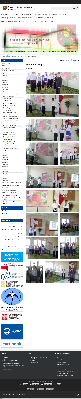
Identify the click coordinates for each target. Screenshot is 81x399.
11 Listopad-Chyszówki (9, 105)
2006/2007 (5, 75)
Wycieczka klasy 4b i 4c (9, 141)
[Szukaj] (74, 8)
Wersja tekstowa (25, 2)
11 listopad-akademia (8, 103)
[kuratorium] (12, 310)
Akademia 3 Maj (7, 139)
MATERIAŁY (63, 14)
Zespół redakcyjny (7, 369)
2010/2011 (5, 85)
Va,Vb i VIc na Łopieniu (9, 101)
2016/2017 (5, 160)
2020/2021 (5, 169)
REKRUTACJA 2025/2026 (8, 18)
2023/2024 (5, 176)
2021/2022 (5, 171)
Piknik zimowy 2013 (8, 123)
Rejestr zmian (6, 216)
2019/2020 (5, 166)
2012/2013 (5, 89)
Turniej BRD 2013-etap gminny (11, 125)
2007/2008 (5, 78)
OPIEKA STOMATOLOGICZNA (44, 18)
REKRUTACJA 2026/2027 (25, 18)
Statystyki (4, 213)
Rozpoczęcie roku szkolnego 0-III (11, 94)
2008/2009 (5, 80)
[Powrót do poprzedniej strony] (78, 60)
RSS (58, 366)
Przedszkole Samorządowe (10, 148)
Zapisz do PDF (65, 60)
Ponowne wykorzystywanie (63, 369)
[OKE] (12, 279)
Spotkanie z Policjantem (9, 132)
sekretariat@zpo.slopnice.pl (13, 363)
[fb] (12, 347)
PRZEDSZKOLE (26, 14)
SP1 (4, 91)
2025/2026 (5, 180)
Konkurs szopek (7, 110)
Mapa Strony (5, 211)
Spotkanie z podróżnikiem (9, 108)
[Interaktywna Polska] (78, 395)
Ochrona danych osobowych (64, 364)
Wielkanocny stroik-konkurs (10, 130)
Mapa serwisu (17, 2)
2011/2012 (5, 87)
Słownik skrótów (61, 360)
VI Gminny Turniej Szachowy (10, 118)
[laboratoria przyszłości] (12, 338)
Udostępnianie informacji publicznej (66, 371)
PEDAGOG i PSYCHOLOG (41, 14)
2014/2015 (5, 155)
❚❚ (3, 51)
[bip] (12, 270)
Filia (4, 146)
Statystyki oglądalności (62, 373)
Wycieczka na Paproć (8, 96)
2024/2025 (5, 178)
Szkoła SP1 (16, 14)
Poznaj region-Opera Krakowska (10, 185)
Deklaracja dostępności (7, 2)
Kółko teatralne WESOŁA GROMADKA (12, 183)
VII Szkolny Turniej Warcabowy (11, 120)
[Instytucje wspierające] (12, 261)
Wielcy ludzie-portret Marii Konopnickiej (9, 113)
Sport (4, 150)
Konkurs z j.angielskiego (9, 134)
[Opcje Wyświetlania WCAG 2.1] (77, 8)
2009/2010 (5, 82)
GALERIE (54, 14)
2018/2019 (5, 164)
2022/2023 (5, 173)
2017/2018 (5, 162)
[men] (12, 322)
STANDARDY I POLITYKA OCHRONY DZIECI (41, 22)
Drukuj (74, 60)
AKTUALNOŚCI (5, 14)
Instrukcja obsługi (61, 362)
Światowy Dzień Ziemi (9, 137)
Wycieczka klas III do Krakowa (11, 116)
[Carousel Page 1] (15, 51)
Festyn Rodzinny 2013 (8, 143)
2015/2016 (5, 157)
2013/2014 (5, 153)
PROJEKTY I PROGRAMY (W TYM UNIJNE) (13, 22)
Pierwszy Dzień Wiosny (9, 127)
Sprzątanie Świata (7, 98)
